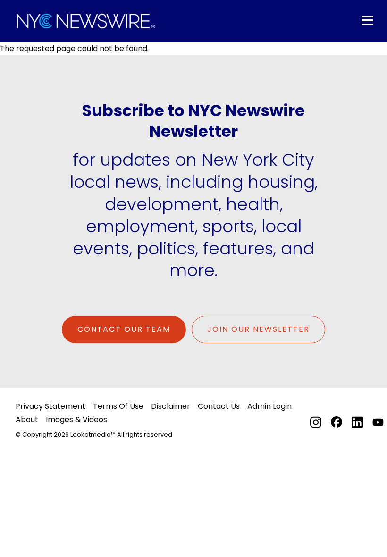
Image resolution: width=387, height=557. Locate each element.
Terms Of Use (118, 406)
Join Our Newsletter (258, 329)
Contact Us (219, 406)
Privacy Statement (50, 406)
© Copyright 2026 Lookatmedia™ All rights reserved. (95, 434)
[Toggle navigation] (367, 21)
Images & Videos (76, 419)
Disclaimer (170, 406)
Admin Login (269, 406)
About (27, 419)
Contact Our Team (123, 329)
